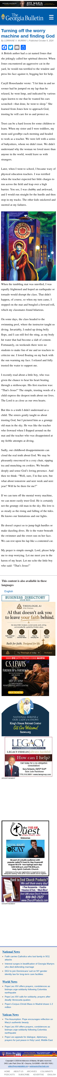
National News (11, 952)
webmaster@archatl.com (39, 1066)
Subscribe (23, 1075)
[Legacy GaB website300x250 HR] (28, 775)
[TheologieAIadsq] (28, 655)
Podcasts (9, 1075)
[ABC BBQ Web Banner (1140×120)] (28, 1056)
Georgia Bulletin (22, 17)
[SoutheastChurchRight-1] (25, 901)
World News (9, 982)
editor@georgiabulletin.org (18, 1066)
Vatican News (10, 1015)
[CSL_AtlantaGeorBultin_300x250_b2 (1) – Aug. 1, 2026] (25, 695)
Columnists (46, 1071)
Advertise (38, 1075)
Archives (32, 1071)
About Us (18, 1071)
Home (7, 1071)
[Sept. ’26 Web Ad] (25, 735)
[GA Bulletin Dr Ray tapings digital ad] (25, 875)
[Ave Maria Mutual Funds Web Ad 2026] (28, 6)
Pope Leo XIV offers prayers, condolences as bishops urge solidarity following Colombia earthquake (27, 989)
